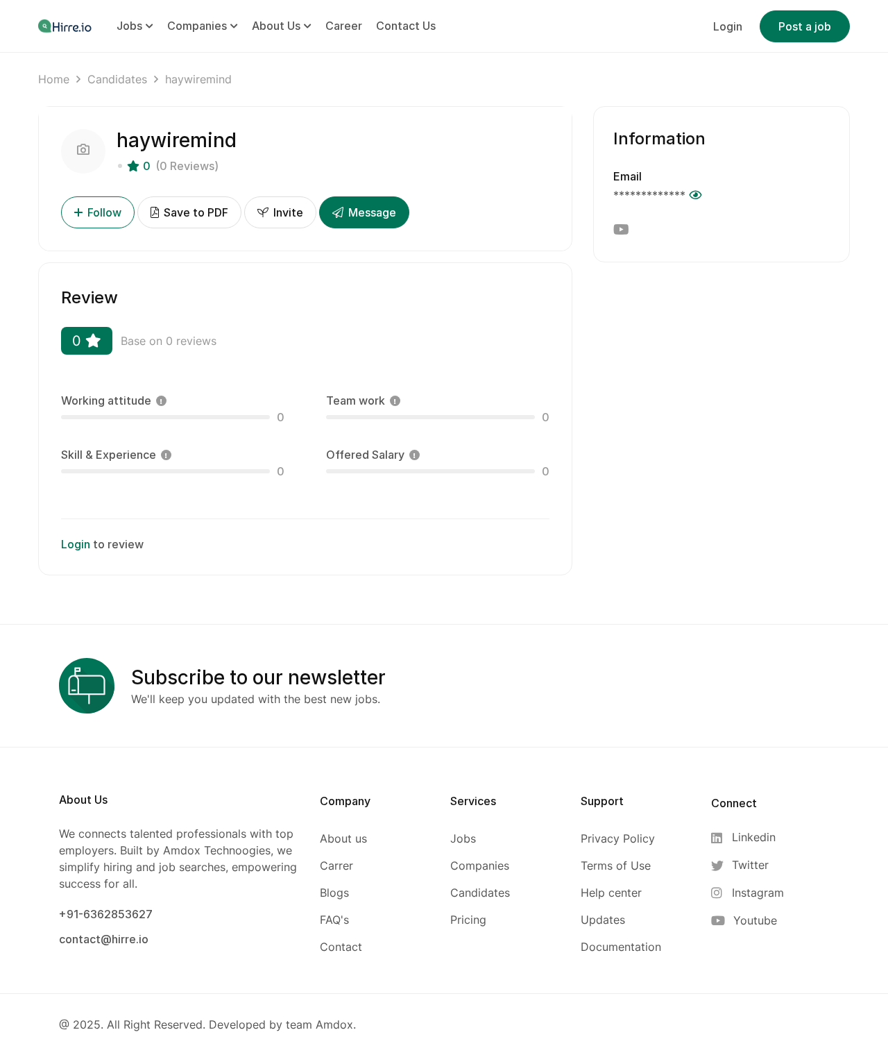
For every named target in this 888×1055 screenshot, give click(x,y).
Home (53, 79)
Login (727, 26)
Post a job (804, 26)
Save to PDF (194, 212)
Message (370, 212)
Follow (104, 212)
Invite (287, 212)
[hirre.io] (66, 26)
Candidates (117, 79)
